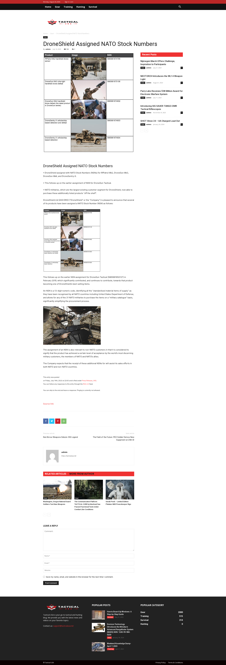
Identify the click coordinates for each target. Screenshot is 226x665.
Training (68, 6)
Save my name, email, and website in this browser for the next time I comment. (79, 577)
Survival (93, 6)
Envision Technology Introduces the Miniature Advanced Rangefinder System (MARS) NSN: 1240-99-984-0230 (120, 629)
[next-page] (49, 514)
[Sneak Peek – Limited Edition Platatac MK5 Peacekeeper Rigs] (120, 489)
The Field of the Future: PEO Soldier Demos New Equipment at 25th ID (113, 438)
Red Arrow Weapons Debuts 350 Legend (60, 437)
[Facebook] (45, 421)
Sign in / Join (69, 2)
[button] (180, 7)
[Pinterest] (57, 421)
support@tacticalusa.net (63, 626)
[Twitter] (51, 421)
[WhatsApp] (63, 421)
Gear (57, 6)
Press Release (87, 381)
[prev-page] (44, 514)
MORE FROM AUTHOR (81, 473)
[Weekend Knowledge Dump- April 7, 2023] (98, 646)
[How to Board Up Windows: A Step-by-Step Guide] (98, 615)
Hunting (80, 6)
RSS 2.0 (86, 384)
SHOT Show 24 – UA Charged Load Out (160, 121)
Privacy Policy (161, 662)
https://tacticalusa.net (68, 456)
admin (48, 49)
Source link (48, 404)
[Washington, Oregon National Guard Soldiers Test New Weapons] (57, 489)
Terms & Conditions (175, 662)
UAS (94, 381)
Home (48, 6)
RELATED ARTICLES (55, 473)
